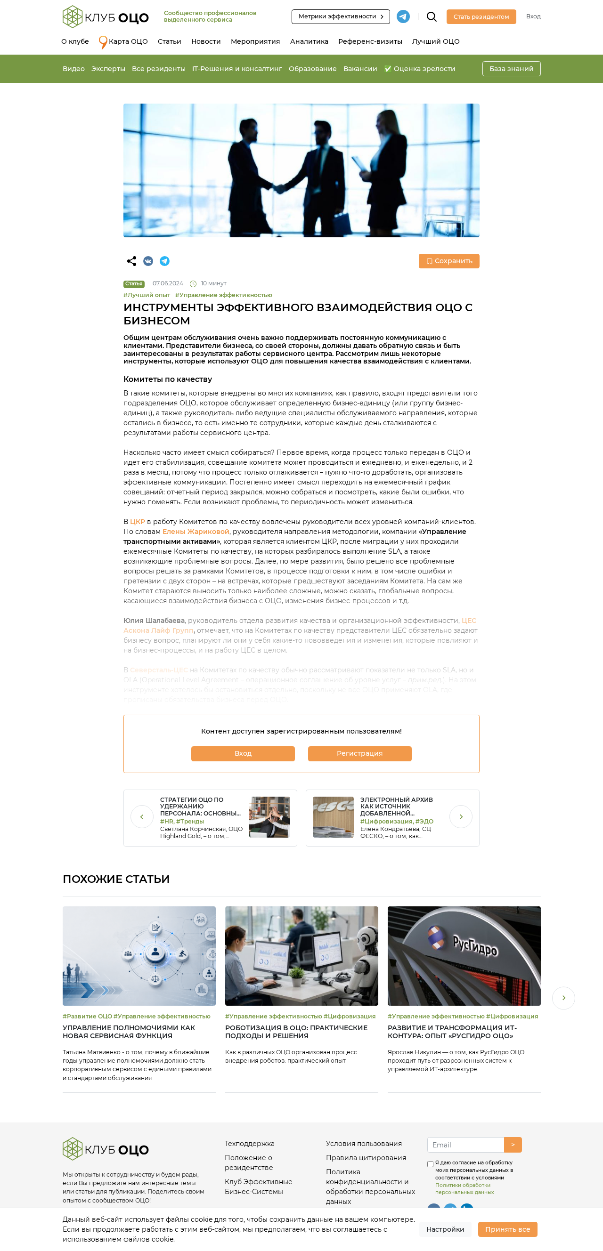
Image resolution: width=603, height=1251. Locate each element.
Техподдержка (250, 1143)
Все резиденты (159, 69)
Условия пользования (364, 1143)
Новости (206, 41)
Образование (313, 69)
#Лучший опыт (146, 295)
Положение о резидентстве (249, 1163)
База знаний (511, 69)
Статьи (169, 41)
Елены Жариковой (196, 531)
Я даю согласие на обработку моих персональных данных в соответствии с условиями (474, 1177)
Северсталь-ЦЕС (159, 670)
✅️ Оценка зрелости (420, 69)
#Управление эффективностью (223, 295)
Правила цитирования (366, 1158)
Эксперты (108, 69)
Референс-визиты (370, 41)
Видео (74, 69)
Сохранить (454, 261)
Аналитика (309, 41)
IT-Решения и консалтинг (237, 69)
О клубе (75, 41)
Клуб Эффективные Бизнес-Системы (259, 1187)
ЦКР (138, 521)
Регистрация (360, 753)
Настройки (445, 1229)
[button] (563, 999)
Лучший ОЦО (436, 41)
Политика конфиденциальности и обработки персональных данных (370, 1187)
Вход (533, 16)
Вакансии (360, 69)
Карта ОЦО (128, 41)
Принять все (507, 1229)
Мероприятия (255, 41)
